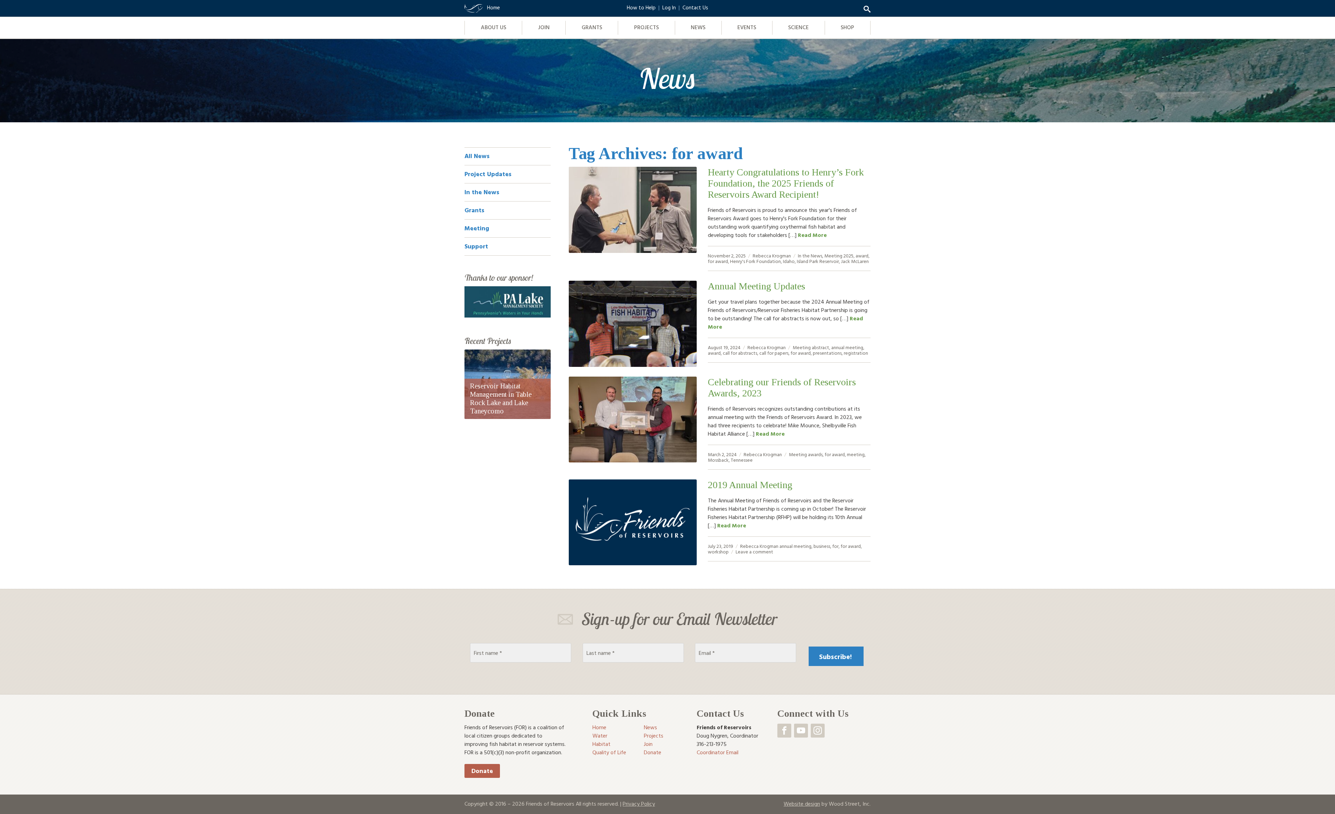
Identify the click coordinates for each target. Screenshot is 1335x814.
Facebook (784, 731)
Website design (802, 803)
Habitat (601, 744)
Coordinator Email (717, 752)
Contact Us (695, 7)
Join (544, 27)
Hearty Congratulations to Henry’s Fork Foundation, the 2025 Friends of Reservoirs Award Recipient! (786, 183)
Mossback (718, 459)
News (698, 27)
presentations (827, 352)
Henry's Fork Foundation (755, 261)
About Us (493, 27)
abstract (820, 347)
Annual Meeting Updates (756, 286)
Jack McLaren (855, 261)
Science (798, 27)
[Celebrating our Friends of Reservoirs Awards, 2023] (633, 420)
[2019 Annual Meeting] (633, 522)
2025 (848, 255)
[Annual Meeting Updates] (633, 324)
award (862, 255)
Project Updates (487, 174)
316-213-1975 (712, 744)
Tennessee (742, 459)
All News (477, 156)
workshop (718, 551)
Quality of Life (609, 752)
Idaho (789, 261)
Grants (592, 27)
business (822, 546)
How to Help (641, 7)
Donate (482, 770)
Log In (669, 7)
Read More (812, 235)
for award (718, 261)
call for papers (773, 352)
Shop (847, 27)
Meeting (833, 255)
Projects (646, 27)
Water (599, 735)
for (835, 546)
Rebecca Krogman (772, 255)
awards (815, 454)
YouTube (801, 731)
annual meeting (847, 347)
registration (856, 352)
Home (599, 727)
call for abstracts (740, 352)
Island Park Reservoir (818, 261)
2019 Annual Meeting (750, 484)
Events (746, 27)
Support (476, 246)
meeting (856, 454)
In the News (810, 255)
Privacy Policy (639, 803)
